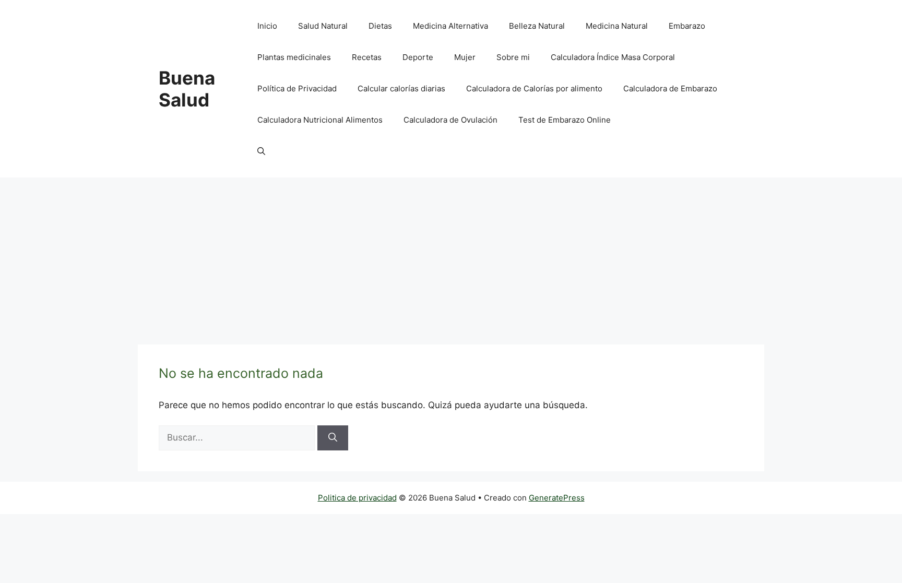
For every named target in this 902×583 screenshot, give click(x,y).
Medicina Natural (617, 26)
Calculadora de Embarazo (670, 88)
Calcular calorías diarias (401, 88)
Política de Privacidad (297, 88)
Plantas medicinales (294, 57)
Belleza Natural (537, 26)
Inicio (267, 26)
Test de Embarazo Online (564, 120)
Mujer (465, 57)
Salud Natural (323, 26)
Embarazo (687, 26)
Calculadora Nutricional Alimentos (320, 120)
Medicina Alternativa (450, 26)
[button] (261, 151)
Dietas (380, 26)
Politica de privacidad (357, 498)
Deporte (417, 57)
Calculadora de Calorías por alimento (534, 88)
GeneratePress (557, 498)
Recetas (367, 57)
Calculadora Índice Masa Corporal (613, 57)
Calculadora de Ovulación (450, 120)
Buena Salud (187, 89)
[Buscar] (332, 437)
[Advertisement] (451, 256)
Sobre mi (513, 57)
